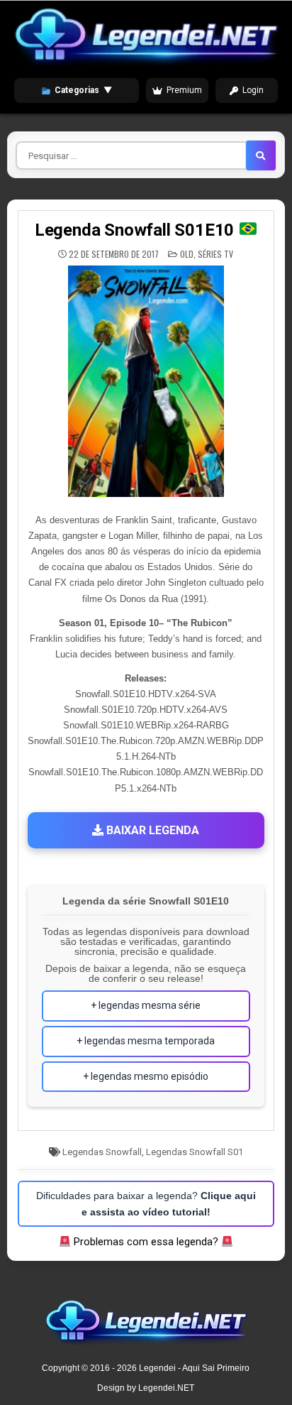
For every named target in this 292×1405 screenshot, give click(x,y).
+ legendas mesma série (146, 1005)
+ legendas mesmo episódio (145, 1076)
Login (253, 90)
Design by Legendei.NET (145, 1388)
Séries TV (215, 254)
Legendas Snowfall (102, 1152)
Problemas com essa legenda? (146, 1241)
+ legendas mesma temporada (146, 1040)
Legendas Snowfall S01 (194, 1152)
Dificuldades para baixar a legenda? (146, 1203)
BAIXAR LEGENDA (151, 830)
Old (186, 254)
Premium (184, 90)
